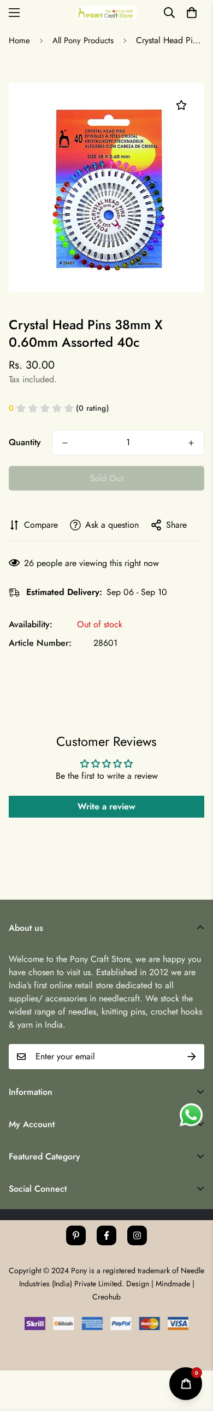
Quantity (25, 442)
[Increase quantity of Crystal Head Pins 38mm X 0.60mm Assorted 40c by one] (191, 443)
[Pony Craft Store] (106, 12)
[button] (191, 12)
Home (19, 40)
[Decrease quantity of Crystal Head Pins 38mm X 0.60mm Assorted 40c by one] (65, 443)
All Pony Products (83, 40)
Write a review (106, 806)
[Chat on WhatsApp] (191, 1115)
